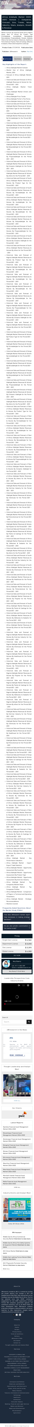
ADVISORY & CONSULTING (17, 1354)
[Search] (27, 3)
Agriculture (16, 1413)
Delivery (17, 1336)
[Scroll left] (2, 59)
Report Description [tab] (8, 58)
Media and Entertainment (17, 1408)
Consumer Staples (17, 1401)
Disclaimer (17, 1340)
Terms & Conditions (17, 1334)
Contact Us (17, 1342)
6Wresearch (13, 1426)
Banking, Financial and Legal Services (17, 1404)
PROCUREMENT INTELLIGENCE (17, 1363)
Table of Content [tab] (17, 58)
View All (17, 1100)
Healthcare (17, 1397)
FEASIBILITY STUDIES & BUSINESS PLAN (17, 1356)
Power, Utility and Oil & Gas (17, 1388)
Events (17, 1327)
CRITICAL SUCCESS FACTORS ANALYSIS (17, 1372)
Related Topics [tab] (27, 58)
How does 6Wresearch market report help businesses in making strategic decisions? (17, 917)
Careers (17, 1329)
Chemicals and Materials (17, 1384)
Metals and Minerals (17, 1406)
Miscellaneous (17, 1410)
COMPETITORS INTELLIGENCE (17, 1359)
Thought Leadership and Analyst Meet (17, 1345)
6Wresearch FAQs (17, 1338)
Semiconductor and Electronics (17, 1386)
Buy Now (17, 955)
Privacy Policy (17, 1331)
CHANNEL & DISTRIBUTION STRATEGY (17, 1361)
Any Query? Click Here (17, 971)
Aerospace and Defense (17, 1381)
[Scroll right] (32, 59)
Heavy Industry (17, 1390)
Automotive (17, 1399)
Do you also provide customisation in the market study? (17, 927)
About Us (17, 1325)
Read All (6, 1269)
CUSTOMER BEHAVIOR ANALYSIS (17, 1365)
